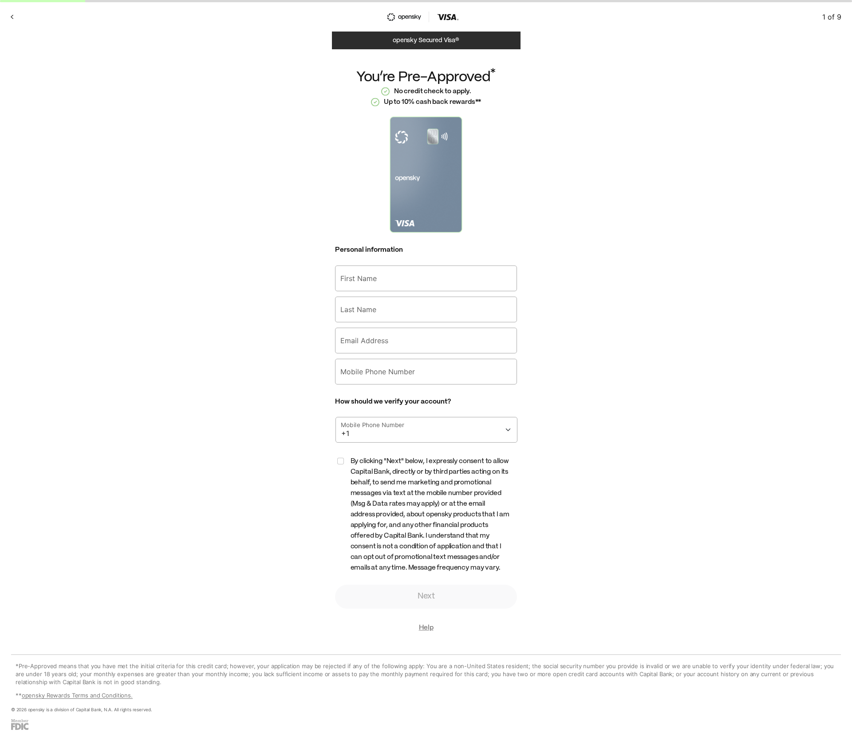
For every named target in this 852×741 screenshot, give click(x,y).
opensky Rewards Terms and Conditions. (77, 695)
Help (426, 628)
